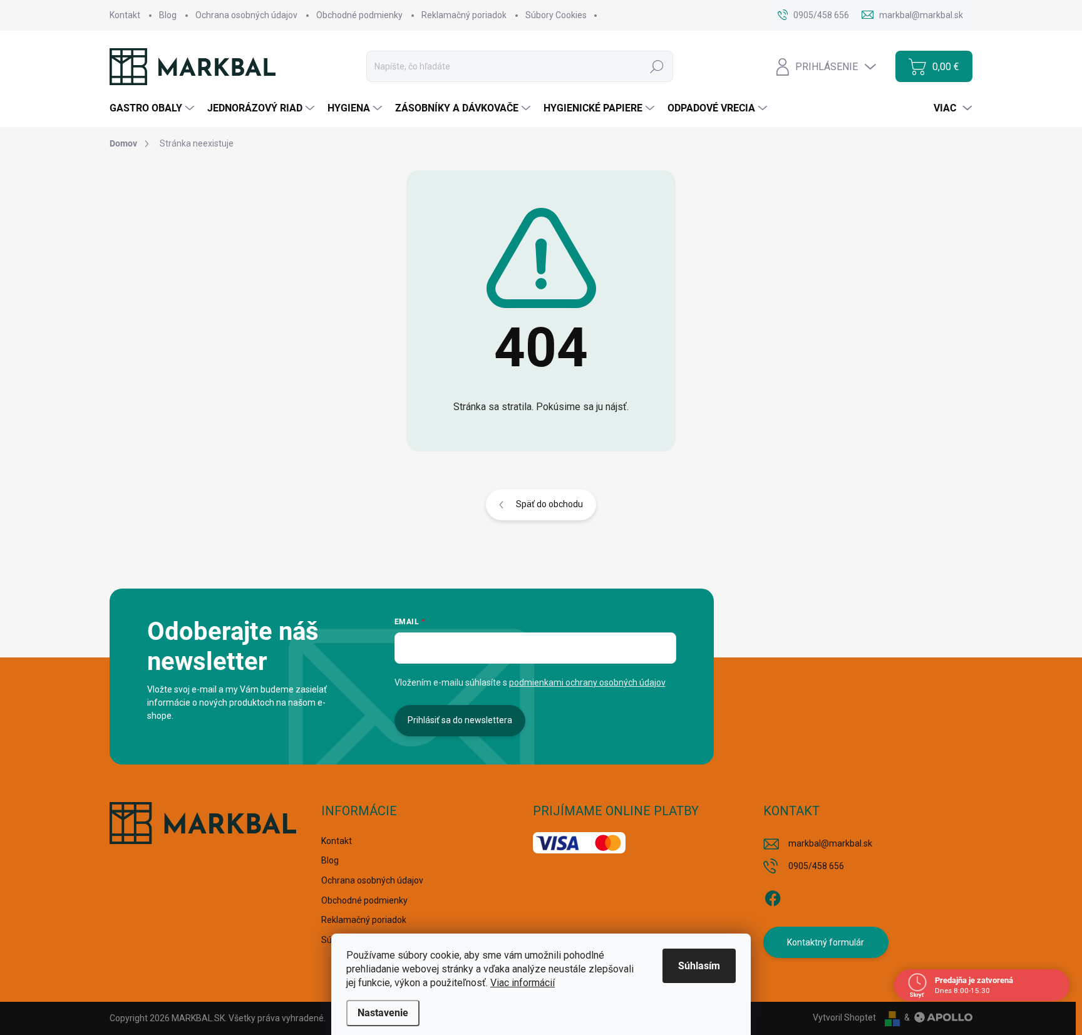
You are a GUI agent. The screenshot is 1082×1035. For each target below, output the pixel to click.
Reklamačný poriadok (464, 15)
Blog (168, 15)
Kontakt (125, 15)
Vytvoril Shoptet (844, 1017)
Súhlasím (699, 966)
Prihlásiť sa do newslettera (460, 720)
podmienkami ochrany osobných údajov (587, 682)
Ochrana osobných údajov (246, 15)
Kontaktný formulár (825, 942)
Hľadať (657, 66)
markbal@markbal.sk (830, 843)
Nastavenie (383, 1013)
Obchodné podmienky (359, 15)
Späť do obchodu (549, 504)
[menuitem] (153, 108)
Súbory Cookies (556, 15)
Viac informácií (522, 983)
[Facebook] (772, 896)
